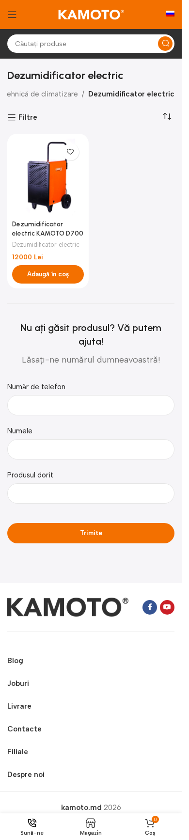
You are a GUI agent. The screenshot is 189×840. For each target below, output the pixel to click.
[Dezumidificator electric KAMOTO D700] (48, 177)
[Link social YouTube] (167, 607)
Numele (19, 431)
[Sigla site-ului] (91, 14)
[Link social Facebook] (149, 607)
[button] (48, 274)
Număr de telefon (36, 386)
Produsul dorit (30, 475)
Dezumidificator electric (45, 244)
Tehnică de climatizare (40, 94)
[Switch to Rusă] (170, 14)
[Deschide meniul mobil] (12, 14)
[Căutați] (165, 43)
